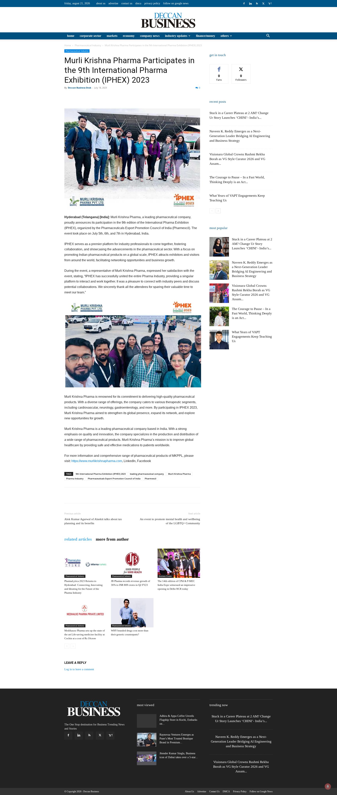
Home (70, 35)
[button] (268, 36)
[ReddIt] (113, 96)
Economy (129, 35)
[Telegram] (149, 96)
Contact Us (126, 3)
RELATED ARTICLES (78, 539)
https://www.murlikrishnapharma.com (96, 461)
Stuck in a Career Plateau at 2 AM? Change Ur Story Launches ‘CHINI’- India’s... (252, 243)
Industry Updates (176, 35)
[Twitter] (263, 3)
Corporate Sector (90, 35)
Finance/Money (205, 35)
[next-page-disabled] (73, 646)
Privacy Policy (152, 3)
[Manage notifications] (328, 786)
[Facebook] (244, 3)
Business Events (165, 576)
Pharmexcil (150, 478)
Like (219, 67)
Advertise (113, 3)
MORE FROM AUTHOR (112, 539)
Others (225, 35)
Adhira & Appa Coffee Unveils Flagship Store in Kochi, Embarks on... (178, 719)
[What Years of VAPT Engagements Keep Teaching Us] (219, 339)
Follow (241, 67)
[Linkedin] (250, 3)
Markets (112, 35)
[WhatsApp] (95, 96)
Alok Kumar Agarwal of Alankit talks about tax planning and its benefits (93, 521)
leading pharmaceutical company (147, 473)
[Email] (122, 96)
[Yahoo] (270, 3)
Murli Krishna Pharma (179, 473)
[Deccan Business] (168, 20)
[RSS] (257, 3)
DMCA (138, 3)
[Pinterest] (86, 96)
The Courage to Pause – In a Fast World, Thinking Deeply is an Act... (252, 313)
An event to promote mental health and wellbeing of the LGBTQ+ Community (170, 521)
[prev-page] (66, 646)
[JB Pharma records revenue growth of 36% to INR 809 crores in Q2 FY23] (132, 563)
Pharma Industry (74, 478)
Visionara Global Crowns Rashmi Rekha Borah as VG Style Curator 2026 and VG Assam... (237, 159)
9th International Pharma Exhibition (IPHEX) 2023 (101, 473)
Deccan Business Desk (79, 87)
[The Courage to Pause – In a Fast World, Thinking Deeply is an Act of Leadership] (219, 316)
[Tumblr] (140, 96)
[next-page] (218, 210)
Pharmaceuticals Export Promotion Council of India (114, 478)
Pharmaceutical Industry (88, 45)
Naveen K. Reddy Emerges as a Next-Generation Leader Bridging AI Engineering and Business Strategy (239, 136)
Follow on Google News (175, 3)
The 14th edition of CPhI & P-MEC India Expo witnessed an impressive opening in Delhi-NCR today (176, 585)
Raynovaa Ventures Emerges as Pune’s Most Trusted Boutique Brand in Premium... (177, 738)
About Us (100, 3)
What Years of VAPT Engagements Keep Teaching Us (252, 336)
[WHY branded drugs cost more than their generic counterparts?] (132, 612)
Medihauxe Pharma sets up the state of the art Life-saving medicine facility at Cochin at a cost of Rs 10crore (84, 634)
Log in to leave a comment (79, 669)
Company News (150, 35)
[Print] (131, 96)
